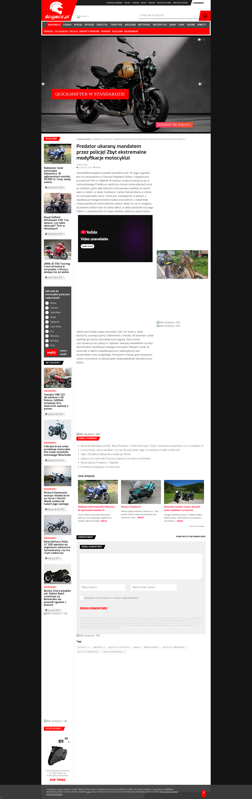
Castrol (54, 307)
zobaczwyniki (63, 352)
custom (84, 647)
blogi (143, 3)
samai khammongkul (114, 652)
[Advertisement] (115, 296)
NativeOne (141, 526)
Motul (53, 303)
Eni (52, 331)
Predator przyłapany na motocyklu (100, 467)
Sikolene (54, 321)
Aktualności (108, 139)
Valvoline (55, 312)
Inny (52, 345)
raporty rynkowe (89, 31)
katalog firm (164, 3)
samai (137, 647)
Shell (53, 317)
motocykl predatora (175, 647)
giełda (151, 3)
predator (99, 647)
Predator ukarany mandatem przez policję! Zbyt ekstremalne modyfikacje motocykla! (149, 139)
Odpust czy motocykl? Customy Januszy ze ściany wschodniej (115, 458)
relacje (74, 31)
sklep (127, 3)
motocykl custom (119, 647)
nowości (48, 31)
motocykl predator (88, 652)
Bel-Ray (54, 340)
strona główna (114, 3)
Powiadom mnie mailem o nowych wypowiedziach (111, 597)
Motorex (54, 335)
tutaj (88, 791)
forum (135, 3)
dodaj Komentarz (93, 608)
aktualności (61, 31)
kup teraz (57, 780)
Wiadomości (97, 139)
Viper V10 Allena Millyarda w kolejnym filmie (105, 454)
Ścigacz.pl (55, 10)
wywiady (106, 31)
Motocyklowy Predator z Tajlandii (99, 462)
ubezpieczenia (180, 3)
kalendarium (131, 31)
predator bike (152, 647)
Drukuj (98, 168)
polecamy (117, 31)
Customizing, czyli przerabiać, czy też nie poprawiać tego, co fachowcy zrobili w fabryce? (130, 450)
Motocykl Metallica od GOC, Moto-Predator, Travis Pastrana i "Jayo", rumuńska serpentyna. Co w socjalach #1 (142, 446)
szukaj (205, 16)
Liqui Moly (55, 326)
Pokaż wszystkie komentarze (191, 536)
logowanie (198, 3)
